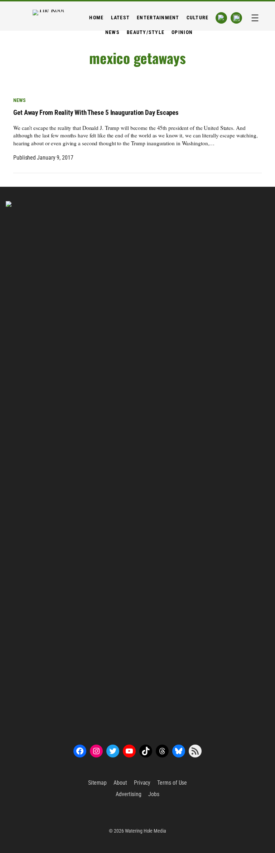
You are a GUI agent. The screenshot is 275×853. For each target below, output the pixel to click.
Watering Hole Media (145, 831)
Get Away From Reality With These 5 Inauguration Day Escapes (96, 112)
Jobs (153, 794)
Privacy (142, 782)
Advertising (128, 794)
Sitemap (97, 782)
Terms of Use (172, 782)
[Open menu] (255, 18)
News (19, 100)
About (120, 782)
